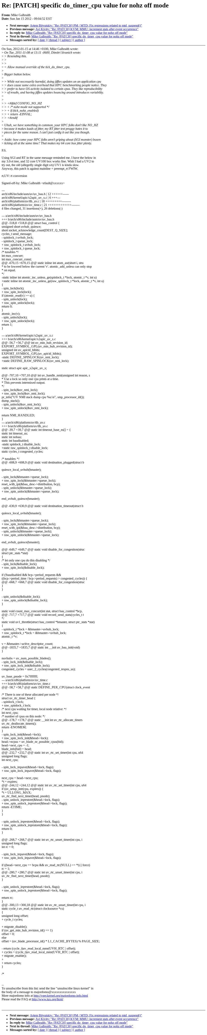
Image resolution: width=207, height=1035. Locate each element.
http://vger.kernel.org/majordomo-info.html (61, 995)
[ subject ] (66, 40)
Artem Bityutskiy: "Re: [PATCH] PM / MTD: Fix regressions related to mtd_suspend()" (86, 25)
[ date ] (42, 40)
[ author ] (79, 40)
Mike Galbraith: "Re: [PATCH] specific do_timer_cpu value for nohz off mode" (77, 32)
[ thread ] (53, 40)
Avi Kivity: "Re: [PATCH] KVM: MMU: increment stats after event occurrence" (86, 29)
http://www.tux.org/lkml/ (47, 999)
